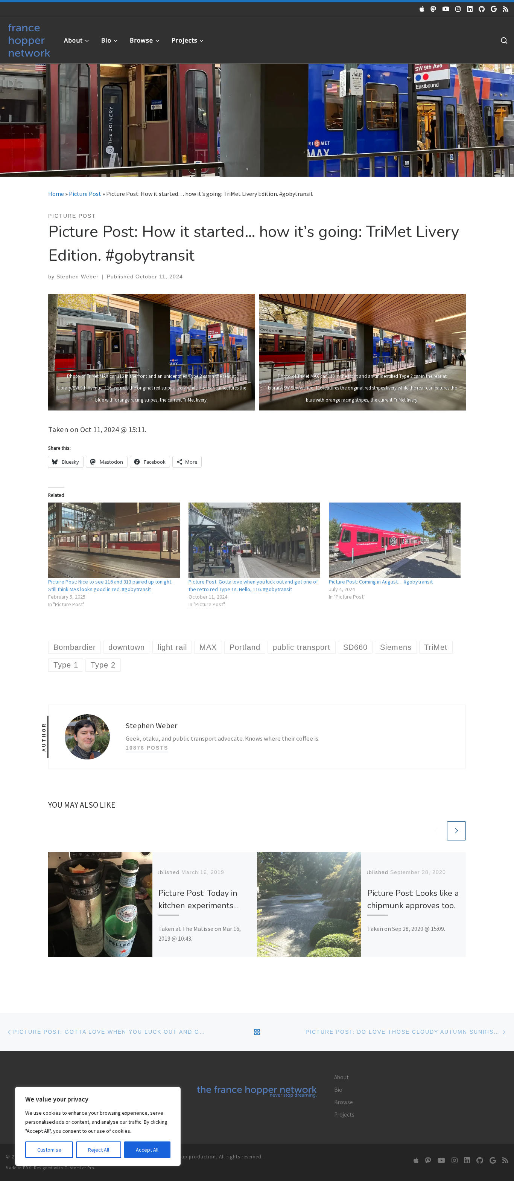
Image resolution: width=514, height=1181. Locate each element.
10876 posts (147, 748)
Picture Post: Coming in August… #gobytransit (381, 581)
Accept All (147, 1149)
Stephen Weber (77, 276)
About (341, 1077)
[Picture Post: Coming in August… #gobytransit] (395, 540)
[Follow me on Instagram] (458, 9)
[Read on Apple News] (422, 9)
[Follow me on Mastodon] (433, 9)
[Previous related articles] (436, 830)
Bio (338, 1089)
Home (56, 193)
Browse (343, 1102)
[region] (98, 1126)
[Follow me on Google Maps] (494, 9)
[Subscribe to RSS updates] (505, 9)
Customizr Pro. (80, 1167)
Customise (49, 1149)
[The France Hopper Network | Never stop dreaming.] (29, 38)
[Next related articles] (456, 830)
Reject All (98, 1149)
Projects (344, 1114)
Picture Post (85, 193)
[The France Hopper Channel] (445, 9)
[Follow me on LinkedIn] (470, 9)
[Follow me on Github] (482, 9)
